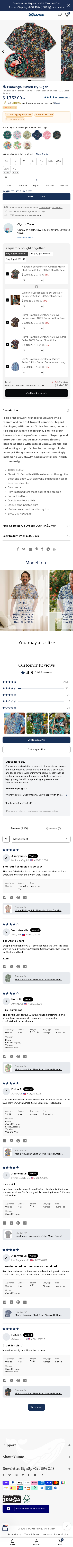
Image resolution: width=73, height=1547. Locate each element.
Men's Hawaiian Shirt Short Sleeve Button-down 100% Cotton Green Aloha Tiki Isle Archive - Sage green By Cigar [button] (38, 979)
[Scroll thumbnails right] (66, 723)
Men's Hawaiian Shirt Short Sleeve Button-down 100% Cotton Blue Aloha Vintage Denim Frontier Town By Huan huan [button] (40, 1393)
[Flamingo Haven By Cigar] (37, 135)
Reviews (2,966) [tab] (19, 828)
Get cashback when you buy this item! (33, 103)
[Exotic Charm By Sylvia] (27, 135)
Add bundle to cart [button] (36, 392)
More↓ (39, 215)
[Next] (69, 51)
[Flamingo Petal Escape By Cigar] (17, 135)
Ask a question (36, 749)
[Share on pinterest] (18, 898)
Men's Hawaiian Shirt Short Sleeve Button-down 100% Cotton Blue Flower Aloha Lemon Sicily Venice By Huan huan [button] (40, 1153)
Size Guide (42, 154)
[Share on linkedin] (25, 898)
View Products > (25, 237)
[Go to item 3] (59, 723)
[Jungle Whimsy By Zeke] (7, 145)
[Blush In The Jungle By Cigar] (7, 135)
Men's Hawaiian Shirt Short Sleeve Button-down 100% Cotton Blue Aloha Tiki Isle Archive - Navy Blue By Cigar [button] (41, 1315)
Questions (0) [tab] (53, 828)
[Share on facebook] (5, 898)
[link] (15, 274)
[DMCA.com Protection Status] (12, 1502)
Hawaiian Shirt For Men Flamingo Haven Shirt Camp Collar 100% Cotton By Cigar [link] (43, 268)
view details (47, 7)
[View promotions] (67, 117)
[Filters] (6, 839)
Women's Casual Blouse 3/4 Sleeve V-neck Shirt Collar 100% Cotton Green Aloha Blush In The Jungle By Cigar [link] (42, 294)
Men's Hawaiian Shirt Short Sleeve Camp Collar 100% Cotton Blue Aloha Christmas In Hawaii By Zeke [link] (44, 338)
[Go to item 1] (14, 723)
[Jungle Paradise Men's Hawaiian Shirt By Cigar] (57, 135)
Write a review (36, 740)
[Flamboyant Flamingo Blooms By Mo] (27, 145)
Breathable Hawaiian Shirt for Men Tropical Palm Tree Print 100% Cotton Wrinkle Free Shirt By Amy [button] (41, 1236)
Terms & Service (31, 1534)
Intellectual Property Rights (55, 1534)
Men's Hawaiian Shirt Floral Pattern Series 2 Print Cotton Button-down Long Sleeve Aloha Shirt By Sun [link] (43, 360)
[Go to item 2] (37, 723)
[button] (51, 97)
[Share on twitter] (11, 898)
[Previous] (3, 51)
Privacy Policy (14, 1534)
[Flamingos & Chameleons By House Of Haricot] (47, 135)
